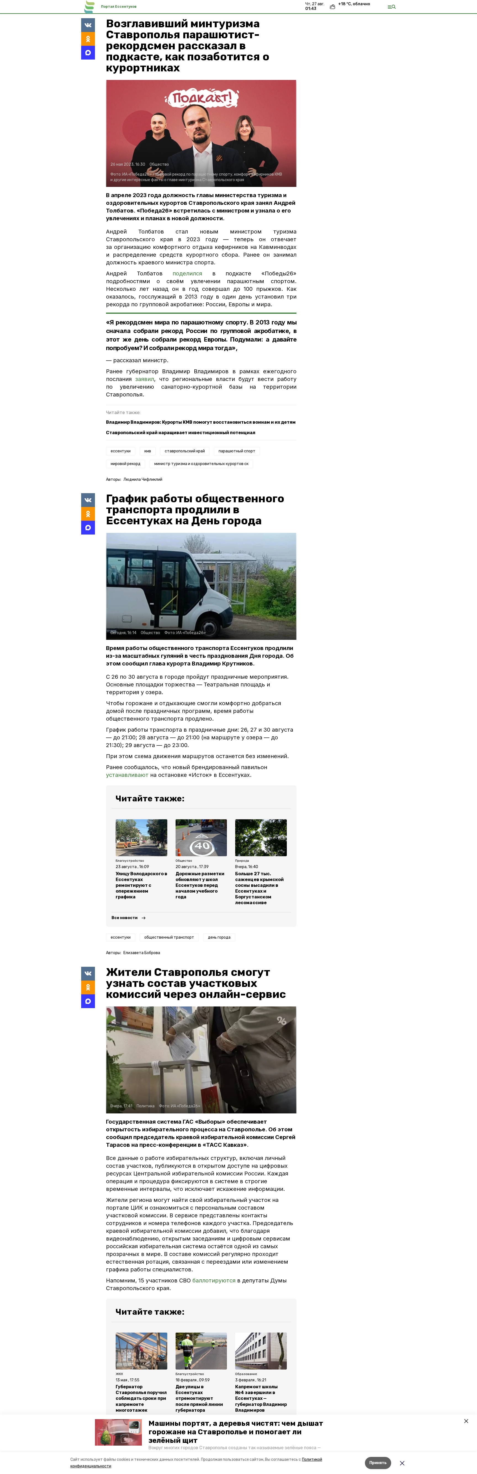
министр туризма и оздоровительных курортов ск (201, 463)
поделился (187, 273)
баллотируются (213, 1280)
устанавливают (127, 775)
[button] (118, 1432)
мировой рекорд (126, 463)
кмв (147, 451)
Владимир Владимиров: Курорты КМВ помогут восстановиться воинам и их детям (201, 422)
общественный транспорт (169, 937)
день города (219, 937)
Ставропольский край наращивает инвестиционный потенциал (180, 432)
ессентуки (121, 451)
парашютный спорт (237, 451)
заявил (144, 379)
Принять (378, 1462)
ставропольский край (185, 451)
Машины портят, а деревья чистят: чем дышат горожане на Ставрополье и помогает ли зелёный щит (236, 1432)
